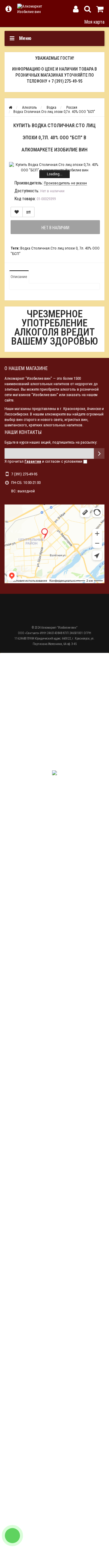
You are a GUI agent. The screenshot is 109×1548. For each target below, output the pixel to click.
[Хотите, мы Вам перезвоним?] (12, 1535)
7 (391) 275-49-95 (24, 474)
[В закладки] (17, 212)
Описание (19, 276)
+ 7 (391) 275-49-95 (65, 81)
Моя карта (94, 22)
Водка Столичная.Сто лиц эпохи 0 (49, 248)
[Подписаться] (99, 453)
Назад (8, 21)
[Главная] (10, 107)
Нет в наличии (55, 227)
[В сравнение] (28, 212)
